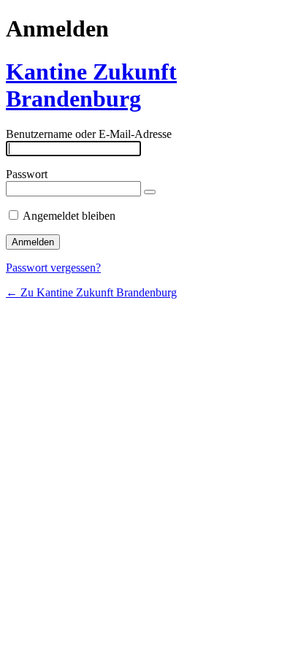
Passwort (26, 174)
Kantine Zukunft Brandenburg (91, 85)
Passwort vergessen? (53, 267)
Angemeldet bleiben (69, 216)
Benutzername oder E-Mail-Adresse (89, 134)
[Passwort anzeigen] (150, 192)
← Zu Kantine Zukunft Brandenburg (91, 292)
